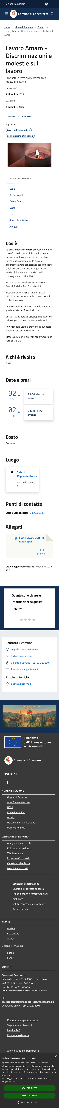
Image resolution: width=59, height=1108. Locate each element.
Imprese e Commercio (18, 858)
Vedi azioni (27, 116)
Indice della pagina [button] (20, 178)
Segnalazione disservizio (20, 1025)
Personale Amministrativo (21, 822)
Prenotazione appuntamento (22, 1020)
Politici (10, 817)
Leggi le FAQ (13, 1030)
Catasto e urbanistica (18, 863)
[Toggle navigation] (6, 13)
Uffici (10, 807)
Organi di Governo (17, 797)
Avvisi (10, 938)
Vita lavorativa (15, 853)
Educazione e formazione (26, 884)
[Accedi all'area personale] (47, 4)
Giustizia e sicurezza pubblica (28, 889)
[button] (29, 1102)
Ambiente (18, 899)
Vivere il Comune (24, 27)
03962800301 (38, 513)
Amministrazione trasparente (23, 1051)
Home (7, 27)
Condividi (11, 116)
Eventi (40, 27)
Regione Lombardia (15, 4)
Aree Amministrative (18, 802)
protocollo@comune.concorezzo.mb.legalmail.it (28, 1002)
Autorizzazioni (20, 909)
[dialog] (29, 1080)
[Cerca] (52, 14)
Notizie (11, 928)
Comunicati (13, 933)
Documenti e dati (16, 827)
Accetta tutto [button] (29, 1088)
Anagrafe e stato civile (19, 843)
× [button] (55, 1056)
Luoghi (10, 953)
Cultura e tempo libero (19, 848)
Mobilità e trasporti (17, 868)
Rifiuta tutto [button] (29, 1095)
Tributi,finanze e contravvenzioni (30, 894)
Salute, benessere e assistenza (29, 904)
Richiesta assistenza (18, 1035)
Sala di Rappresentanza (27, 474)
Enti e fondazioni (16, 812)
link (13, 1081)
